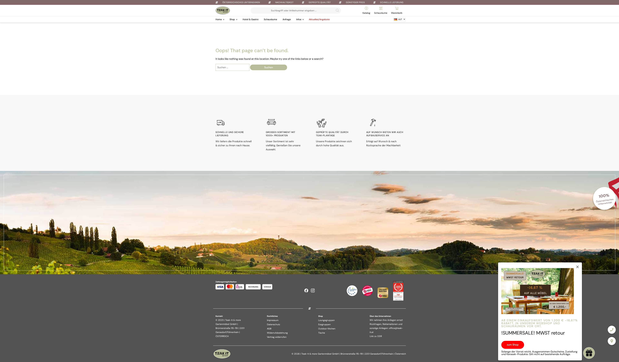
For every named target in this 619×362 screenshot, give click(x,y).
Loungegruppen (326, 320)
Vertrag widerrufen (276, 337)
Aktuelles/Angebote (319, 19)
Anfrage (287, 19)
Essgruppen (324, 324)
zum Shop (513, 344)
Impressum (272, 320)
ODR (379, 336)
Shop (232, 19)
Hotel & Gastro (250, 19)
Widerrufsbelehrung (277, 332)
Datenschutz (273, 324)
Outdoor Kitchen (326, 328)
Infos (298, 19)
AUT (400, 19)
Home (219, 19)
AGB (269, 328)
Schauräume (270, 19)
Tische (321, 332)
